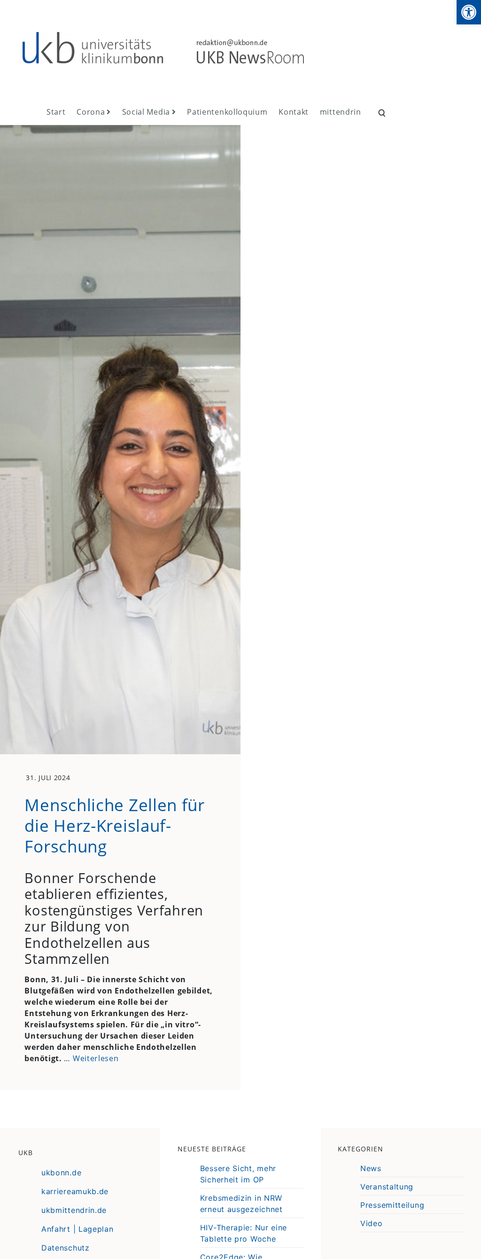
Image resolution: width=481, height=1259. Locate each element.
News (370, 1168)
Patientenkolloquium (227, 112)
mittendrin (340, 112)
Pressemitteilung (392, 1205)
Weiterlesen (96, 1058)
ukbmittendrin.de (74, 1210)
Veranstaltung (386, 1186)
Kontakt (294, 112)
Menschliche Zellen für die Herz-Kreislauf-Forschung (114, 825)
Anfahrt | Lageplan (77, 1229)
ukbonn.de (61, 1172)
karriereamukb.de (75, 1191)
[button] (469, 12)
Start (56, 112)
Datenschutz (65, 1247)
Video (371, 1223)
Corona (91, 112)
